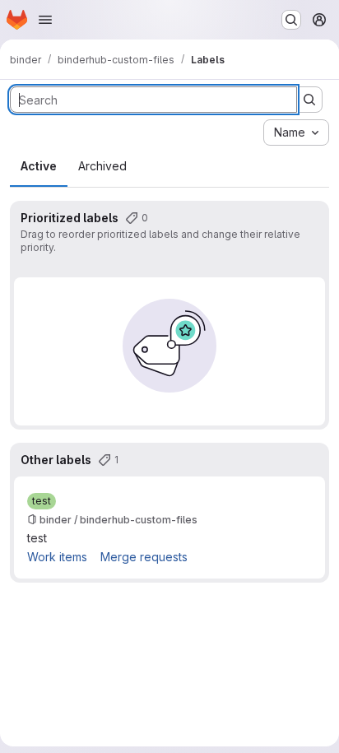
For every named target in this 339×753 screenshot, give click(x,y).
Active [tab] (39, 166)
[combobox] (296, 132)
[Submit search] (309, 99)
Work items (57, 557)
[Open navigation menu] (45, 20)
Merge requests (144, 557)
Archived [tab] (102, 166)
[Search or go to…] (291, 20)
